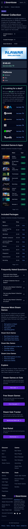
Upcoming (18, 463)
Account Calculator (7, 513)
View (23, 225)
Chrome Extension (7, 498)
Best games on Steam (10, 324)
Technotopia (15, 174)
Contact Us (24, 525)
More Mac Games (9, 350)
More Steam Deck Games (11, 340)
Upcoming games (9, 329)
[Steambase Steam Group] (17, 513)
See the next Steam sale (13, 420)
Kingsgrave (5, 253)
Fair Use (13, 525)
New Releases (19, 460)
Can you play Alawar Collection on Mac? (12, 294)
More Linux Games (9, 360)
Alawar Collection (15, 7)
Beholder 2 (15, 204)
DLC (3, 454)
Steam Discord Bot (7, 502)
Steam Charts (6, 463)
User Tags (5, 482)
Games (4, 450)
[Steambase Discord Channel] (15, 513)
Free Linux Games (9, 358)
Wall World (14, 199)
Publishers (5, 488)
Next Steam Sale (7, 510)
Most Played (18, 454)
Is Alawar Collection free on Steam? (11, 281)
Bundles (7, 7)
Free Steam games (9, 326)
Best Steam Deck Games (11, 336)
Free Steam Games (20, 483)
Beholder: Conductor (8, 237)
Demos (4, 457)
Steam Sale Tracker (20, 475)
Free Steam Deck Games (11, 338)
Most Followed (19, 457)
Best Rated (18, 450)
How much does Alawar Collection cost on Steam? (11, 275)
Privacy (3, 525)
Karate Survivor (6, 256)
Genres (4, 475)
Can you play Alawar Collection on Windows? (12, 288)
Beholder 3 (5, 225)
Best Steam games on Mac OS (13, 346)
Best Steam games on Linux (12, 357)
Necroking (14, 184)
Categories (5, 478)
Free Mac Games (9, 348)
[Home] (1, 7)
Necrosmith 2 (6, 249)
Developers (5, 485)
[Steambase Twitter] (20, 513)
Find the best (13, 436)
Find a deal (13, 387)
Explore (4, 516)
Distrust (5, 246)
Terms (8, 525)
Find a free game (13, 404)
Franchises (5, 491)
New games (7, 328)
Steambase (17, 499)
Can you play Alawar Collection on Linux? (12, 300)
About (18, 525)
